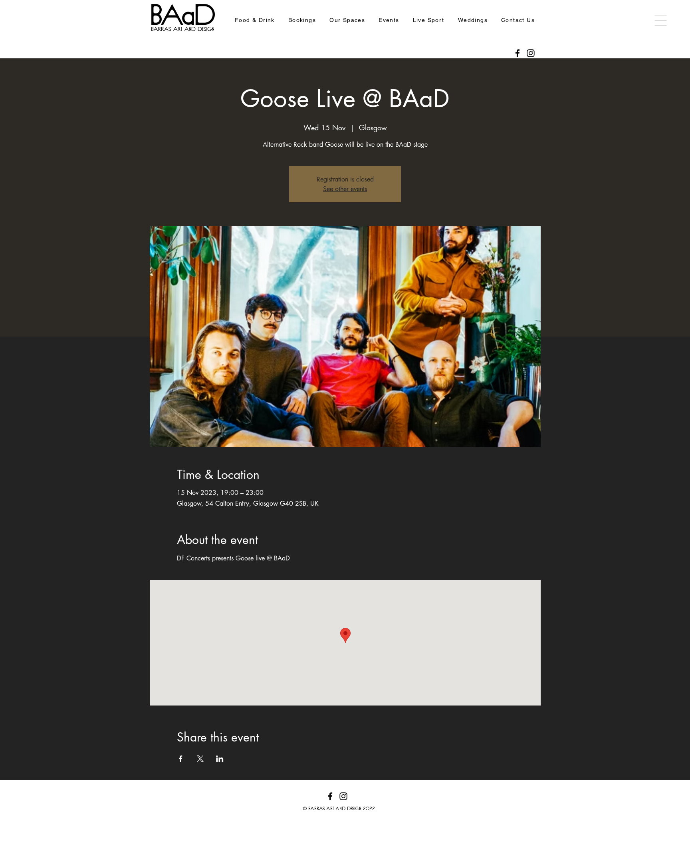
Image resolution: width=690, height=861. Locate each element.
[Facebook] (517, 53)
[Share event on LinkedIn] (220, 758)
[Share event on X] (200, 758)
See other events (345, 189)
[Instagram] (530, 53)
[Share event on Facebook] (180, 758)
